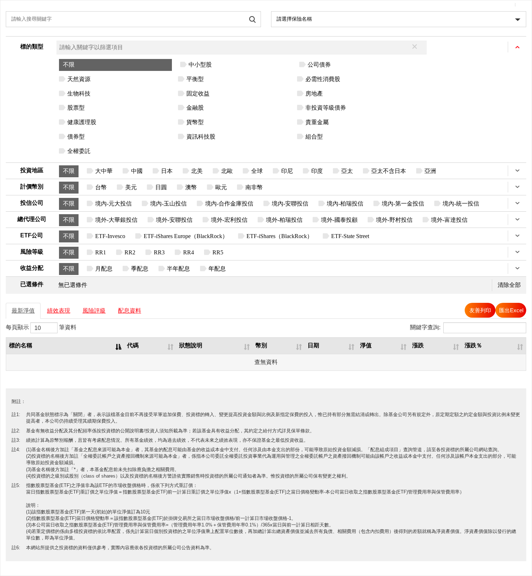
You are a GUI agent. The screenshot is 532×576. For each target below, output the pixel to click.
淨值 (366, 345)
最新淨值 (23, 311)
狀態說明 (190, 345)
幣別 (261, 345)
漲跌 (418, 345)
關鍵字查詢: (425, 328)
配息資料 (129, 311)
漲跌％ (473, 345)
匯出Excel (511, 310)
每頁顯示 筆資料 (41, 328)
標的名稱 (20, 345)
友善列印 (480, 310)
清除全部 (509, 285)
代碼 (133, 345)
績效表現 (58, 311)
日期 (313, 345)
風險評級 (94, 311)
